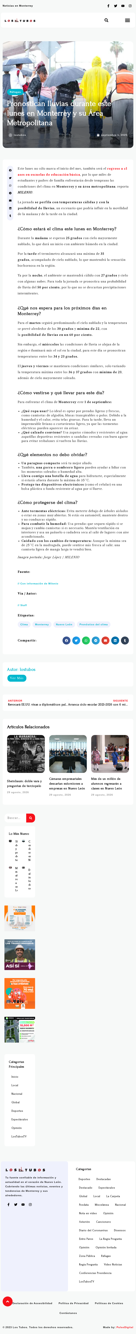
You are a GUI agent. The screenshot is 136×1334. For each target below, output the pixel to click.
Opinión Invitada (106, 1247)
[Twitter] (115, 6)
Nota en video (88, 1213)
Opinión (17, 1128)
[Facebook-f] (108, 6)
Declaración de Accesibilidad (32, 1303)
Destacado (85, 1187)
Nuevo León (64, 624)
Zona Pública (87, 1256)
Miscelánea (102, 1204)
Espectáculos (20, 1119)
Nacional (17, 1093)
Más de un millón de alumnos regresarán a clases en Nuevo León (106, 783)
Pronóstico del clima (94, 624)
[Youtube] (123, 6)
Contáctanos (68, 1313)
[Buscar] (30, 818)
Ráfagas (15, 91)
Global (16, 1102)
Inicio (15, 1076)
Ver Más (17, 678)
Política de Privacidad (74, 1303)
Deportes (17, 1110)
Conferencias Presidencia (95, 1273)
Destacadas (104, 1179)
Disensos (120, 1230)
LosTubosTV (19, 1136)
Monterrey (42, 624)
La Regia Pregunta (111, 1238)
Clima (24, 624)
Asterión (84, 1221)
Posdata (84, 1204)
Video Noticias (113, 1264)
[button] (106, 20)
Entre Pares (86, 1238)
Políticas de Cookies (109, 1303)
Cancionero (103, 1221)
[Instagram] (130, 6)
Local (15, 1085)
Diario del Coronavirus (93, 1230)
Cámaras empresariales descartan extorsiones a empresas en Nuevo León (67, 783)
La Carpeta (113, 1196)
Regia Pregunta (88, 1264)
